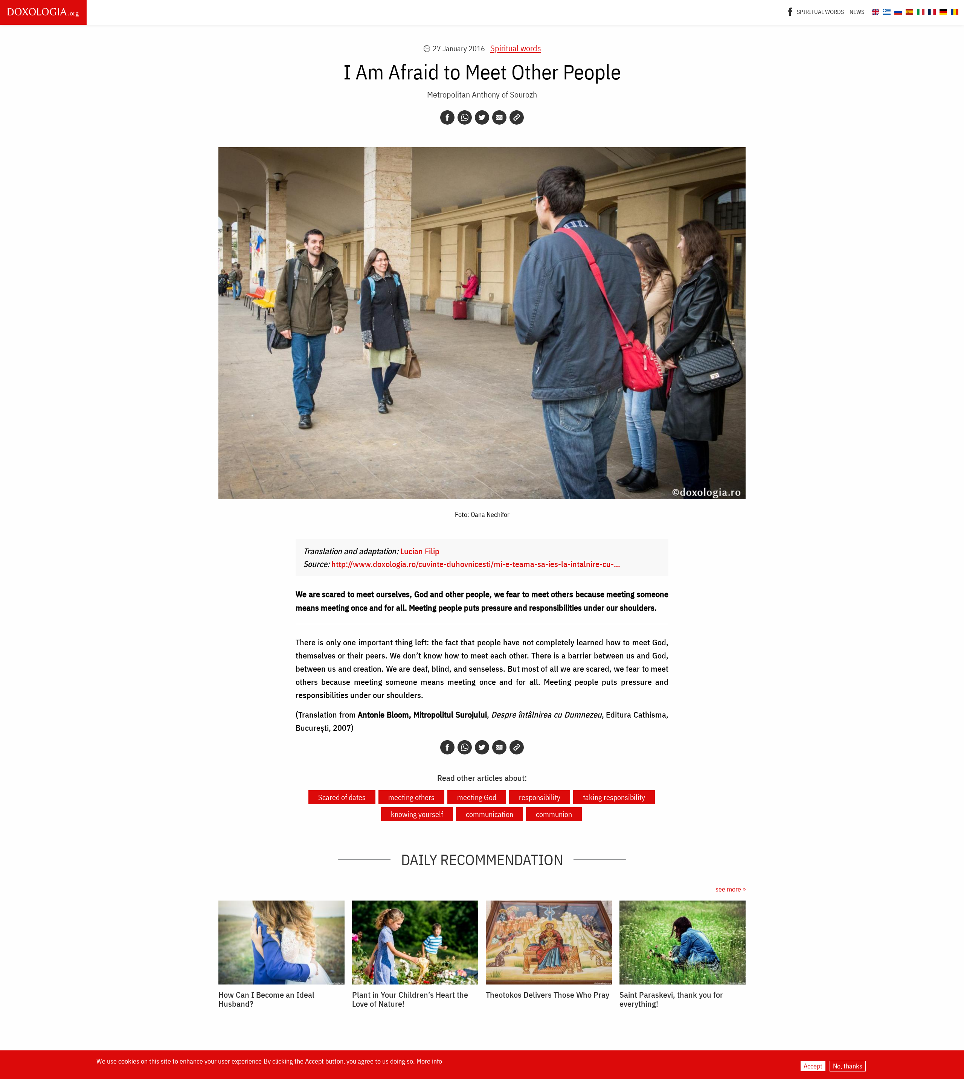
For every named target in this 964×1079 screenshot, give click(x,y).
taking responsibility (614, 797)
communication (489, 814)
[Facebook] (790, 11)
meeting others (411, 797)
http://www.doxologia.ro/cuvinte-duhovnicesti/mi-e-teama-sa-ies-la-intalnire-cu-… (475, 563)
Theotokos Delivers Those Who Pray (547, 994)
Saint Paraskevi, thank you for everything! (671, 999)
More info (429, 1061)
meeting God (476, 797)
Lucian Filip (419, 551)
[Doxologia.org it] (919, 10)
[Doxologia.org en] (874, 10)
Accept (813, 1066)
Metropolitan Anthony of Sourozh (482, 94)
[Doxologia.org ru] (897, 10)
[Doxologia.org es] (908, 10)
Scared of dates (342, 797)
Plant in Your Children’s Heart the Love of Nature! (410, 999)
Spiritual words (820, 11)
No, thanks (847, 1066)
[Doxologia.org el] (886, 10)
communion (554, 814)
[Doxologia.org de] (942, 10)
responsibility (539, 797)
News (857, 11)
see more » (730, 889)
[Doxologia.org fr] (931, 10)
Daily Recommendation (482, 859)
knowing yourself (417, 814)
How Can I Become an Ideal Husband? (266, 999)
